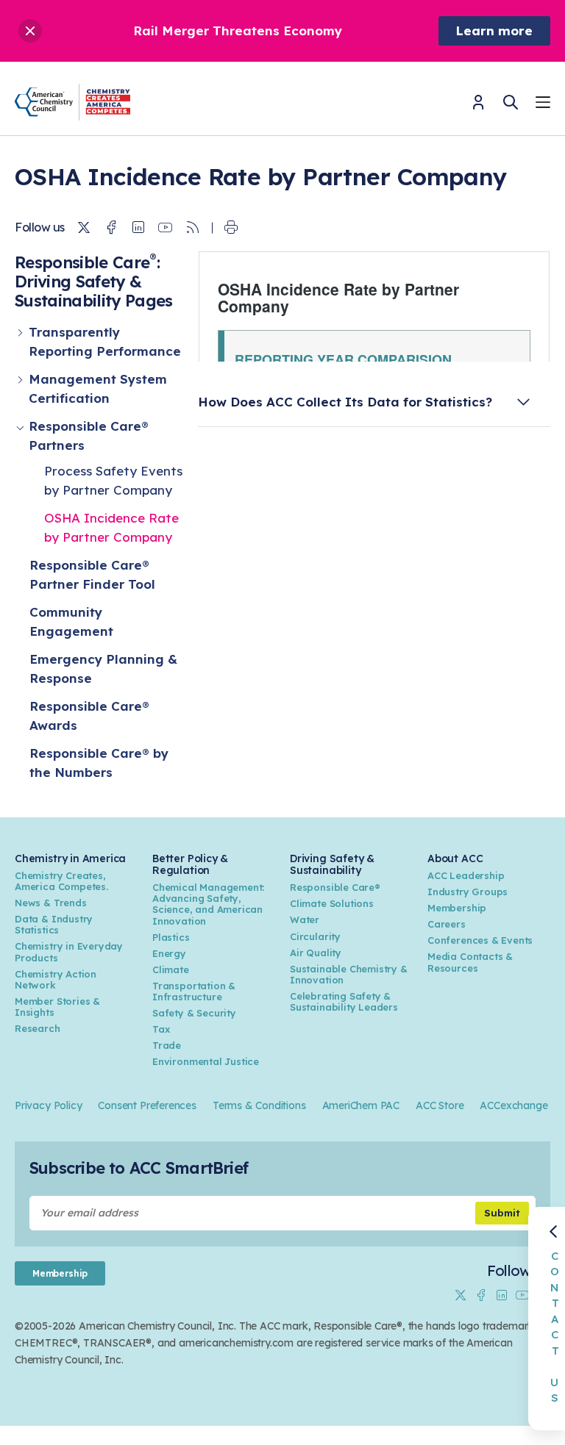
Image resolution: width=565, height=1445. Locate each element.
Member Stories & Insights (57, 1006)
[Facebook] (111, 228)
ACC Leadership (465, 875)
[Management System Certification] (22, 389)
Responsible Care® (335, 887)
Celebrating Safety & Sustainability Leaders (344, 1001)
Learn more (494, 30)
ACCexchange (513, 1105)
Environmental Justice (205, 1061)
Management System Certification (98, 388)
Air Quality (315, 952)
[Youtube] (165, 228)
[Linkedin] (138, 228)
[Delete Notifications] (30, 31)
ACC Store (439, 1105)
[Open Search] (510, 102)
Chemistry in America (70, 858)
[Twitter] (84, 228)
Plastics (171, 937)
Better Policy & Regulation (190, 864)
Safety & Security (194, 1013)
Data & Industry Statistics (54, 924)
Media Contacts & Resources (470, 961)
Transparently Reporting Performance (105, 341)
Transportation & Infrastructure (193, 991)
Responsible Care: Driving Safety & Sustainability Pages (94, 281)
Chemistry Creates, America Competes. (61, 880)
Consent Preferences (147, 1105)
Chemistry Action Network (55, 979)
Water (304, 919)
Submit (502, 1213)
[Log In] (478, 107)
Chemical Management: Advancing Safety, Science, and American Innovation (208, 903)
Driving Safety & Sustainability (332, 864)
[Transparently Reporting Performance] (22, 342)
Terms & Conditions (259, 1105)
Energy (169, 953)
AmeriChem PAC (361, 1105)
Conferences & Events (480, 940)
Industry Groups (467, 891)
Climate (170, 969)
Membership (456, 908)
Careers (446, 924)
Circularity (315, 936)
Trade (166, 1045)
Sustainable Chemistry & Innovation (349, 974)
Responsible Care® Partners (89, 435)
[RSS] (193, 228)
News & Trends (51, 902)
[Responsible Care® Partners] (22, 436)
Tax (161, 1029)
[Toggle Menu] (543, 104)
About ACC (455, 858)
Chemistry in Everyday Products (69, 951)
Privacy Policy (48, 1105)
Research (37, 1028)
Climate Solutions (332, 903)
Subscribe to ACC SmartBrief (138, 1168)
